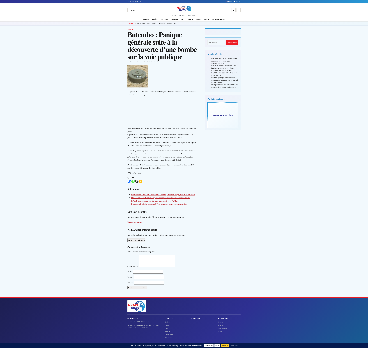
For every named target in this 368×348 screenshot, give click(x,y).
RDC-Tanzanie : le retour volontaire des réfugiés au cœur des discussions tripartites (224, 61)
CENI (182, 19)
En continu (231, 1)
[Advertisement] (163, 111)
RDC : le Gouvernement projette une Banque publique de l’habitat (154, 201)
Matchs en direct (218, 19)
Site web (130, 282)
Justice (190, 19)
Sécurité (154, 23)
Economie (164, 19)
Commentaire (132, 266)
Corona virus (161, 23)
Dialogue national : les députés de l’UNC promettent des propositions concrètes (159, 204)
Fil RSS (238, 1)
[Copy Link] (140, 181)
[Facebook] (129, 181)
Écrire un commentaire (135, 222)
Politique (174, 19)
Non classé (169, 23)
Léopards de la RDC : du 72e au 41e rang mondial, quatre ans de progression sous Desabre (163, 194)
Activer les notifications (136, 240)
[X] (136, 181)
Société (155, 19)
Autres (206, 19)
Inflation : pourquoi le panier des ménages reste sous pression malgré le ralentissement (224, 80)
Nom (129, 271)
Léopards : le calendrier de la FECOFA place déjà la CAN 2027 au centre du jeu (224, 73)
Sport (198, 19)
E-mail (130, 277)
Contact (220, 322)
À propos (220, 325)
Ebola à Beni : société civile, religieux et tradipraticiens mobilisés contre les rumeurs (160, 197)
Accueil (146, 19)
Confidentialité (222, 328)
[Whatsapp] (133, 181)
